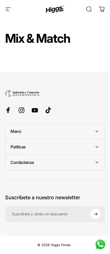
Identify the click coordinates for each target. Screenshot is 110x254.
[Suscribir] (92, 214)
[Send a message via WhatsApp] (97, 244)
